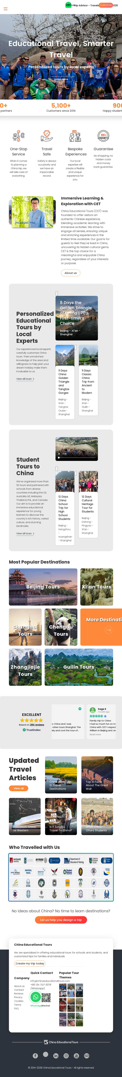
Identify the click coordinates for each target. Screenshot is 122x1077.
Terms (17, 1004)
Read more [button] (61, 734)
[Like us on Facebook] (35, 1055)
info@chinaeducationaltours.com (50, 981)
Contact (19, 990)
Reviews (18, 993)
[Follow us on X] (45, 1054)
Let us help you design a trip (61, 920)
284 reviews (37, 724)
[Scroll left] (56, 293)
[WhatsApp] (35, 997)
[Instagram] (66, 1055)
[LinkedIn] (55, 1055)
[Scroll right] (75, 347)
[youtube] (76, 1055)
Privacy (18, 997)
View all (19, 788)
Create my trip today (30, 963)
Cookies (18, 1001)
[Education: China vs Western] (25, 816)
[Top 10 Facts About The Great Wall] (97, 775)
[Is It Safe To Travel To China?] (61, 816)
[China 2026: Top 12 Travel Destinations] (61, 775)
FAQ (16, 1008)
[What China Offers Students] (97, 816)
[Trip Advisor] (86, 1055)
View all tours (24, 379)
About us (71, 273)
